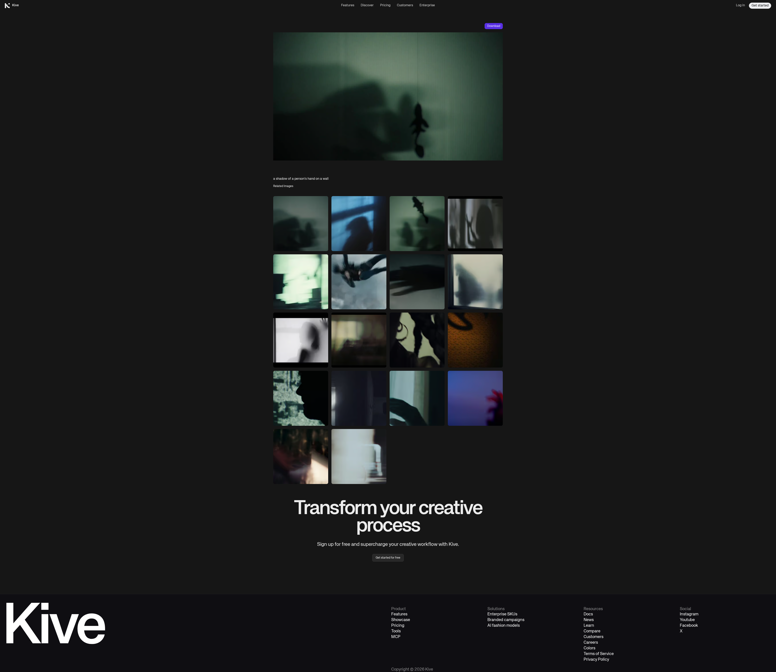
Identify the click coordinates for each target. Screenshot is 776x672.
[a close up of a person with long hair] (417, 340)
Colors (589, 648)
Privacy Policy (596, 659)
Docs (588, 614)
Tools (396, 631)
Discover (367, 5)
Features (347, 5)
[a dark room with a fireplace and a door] (358, 398)
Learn (589, 625)
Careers (591, 642)
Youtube (687, 620)
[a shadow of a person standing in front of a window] (358, 223)
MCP (395, 637)
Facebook (689, 625)
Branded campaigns (505, 620)
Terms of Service (599, 654)
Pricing (385, 5)
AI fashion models (503, 625)
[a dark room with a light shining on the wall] (475, 340)
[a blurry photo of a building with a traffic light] (300, 281)
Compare (592, 631)
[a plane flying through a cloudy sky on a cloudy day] (358, 281)
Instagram (689, 614)
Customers (405, 5)
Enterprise (427, 5)
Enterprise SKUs (502, 614)
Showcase (400, 620)
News (589, 620)
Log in (740, 5)
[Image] (300, 223)
